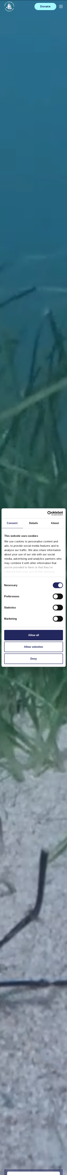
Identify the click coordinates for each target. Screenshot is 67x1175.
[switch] (58, 598)
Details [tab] (33, 523)
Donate (45, 6)
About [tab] (55, 523)
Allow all (33, 635)
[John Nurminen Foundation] (9, 6)
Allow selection (33, 646)
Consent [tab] (12, 523)
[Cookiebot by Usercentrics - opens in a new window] (48, 513)
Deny (33, 658)
